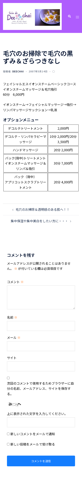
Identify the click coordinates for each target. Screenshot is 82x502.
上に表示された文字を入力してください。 (37, 413)
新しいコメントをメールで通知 (32, 433)
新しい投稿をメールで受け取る (32, 444)
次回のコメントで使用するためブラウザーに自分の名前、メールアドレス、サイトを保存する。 (40, 388)
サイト (12, 357)
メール (13, 337)
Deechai (18, 71)
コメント (15, 281)
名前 (12, 317)
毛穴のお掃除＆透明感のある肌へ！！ (43, 209)
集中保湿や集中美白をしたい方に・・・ (39, 220)
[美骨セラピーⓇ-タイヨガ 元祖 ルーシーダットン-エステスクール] (32, 15)
